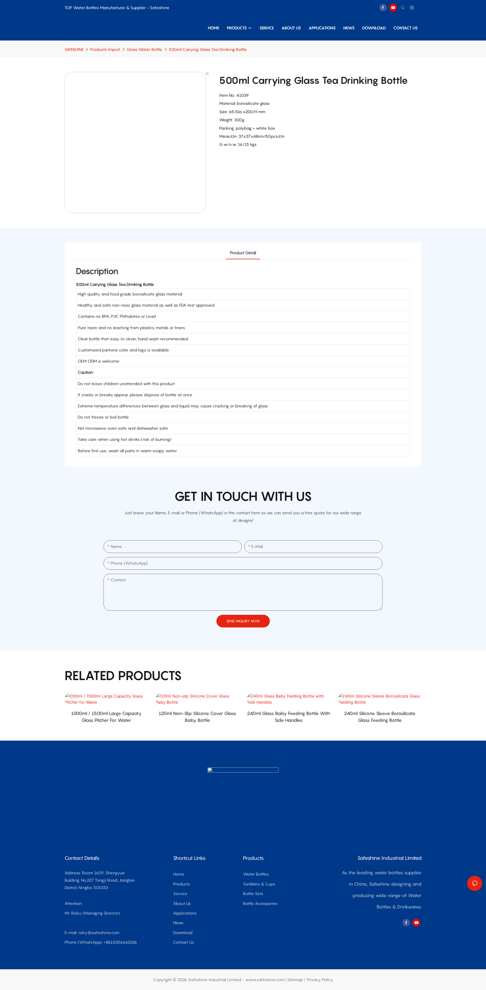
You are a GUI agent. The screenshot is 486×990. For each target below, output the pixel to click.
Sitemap (295, 979)
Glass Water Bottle (144, 49)
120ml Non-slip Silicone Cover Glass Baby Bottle (197, 717)
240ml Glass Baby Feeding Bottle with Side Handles (288, 717)
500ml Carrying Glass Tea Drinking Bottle (208, 49)
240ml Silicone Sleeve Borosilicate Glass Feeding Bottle (379, 717)
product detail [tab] (243, 252)
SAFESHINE (74, 49)
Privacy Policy (320, 979)
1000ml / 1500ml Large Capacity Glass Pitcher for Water (106, 717)
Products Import (105, 49)
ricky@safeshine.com (98, 932)
